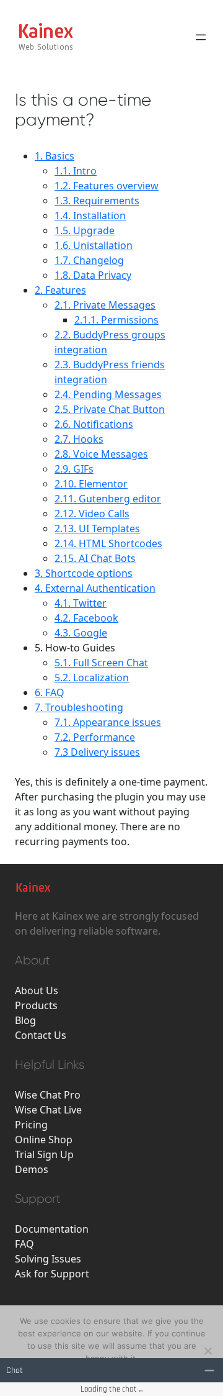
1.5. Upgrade (85, 230)
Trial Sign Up (44, 1154)
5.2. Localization (92, 677)
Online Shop (43, 1139)
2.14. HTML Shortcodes (108, 543)
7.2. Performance (95, 737)
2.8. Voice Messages (101, 454)
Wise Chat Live (48, 1110)
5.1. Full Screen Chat (101, 662)
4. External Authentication (95, 588)
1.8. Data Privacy (93, 275)
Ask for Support (52, 1273)
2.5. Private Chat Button (110, 409)
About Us (36, 990)
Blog (25, 1020)
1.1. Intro (76, 171)
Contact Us (40, 1035)
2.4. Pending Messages (108, 394)
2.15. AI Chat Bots (95, 558)
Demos (31, 1169)
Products (36, 1005)
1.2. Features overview (107, 186)
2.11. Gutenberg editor (108, 498)
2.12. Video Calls (92, 513)
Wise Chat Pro (48, 1095)
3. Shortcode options (84, 573)
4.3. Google (81, 633)
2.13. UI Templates (97, 528)
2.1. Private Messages (105, 305)
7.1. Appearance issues (108, 722)
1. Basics (54, 156)
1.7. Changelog (89, 260)
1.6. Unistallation (94, 245)
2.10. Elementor (91, 484)
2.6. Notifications (94, 424)
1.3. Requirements (97, 200)
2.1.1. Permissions (116, 320)
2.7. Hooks (79, 439)
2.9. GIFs (74, 469)
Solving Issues (48, 1259)
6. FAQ (49, 692)
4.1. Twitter (81, 603)
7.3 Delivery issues (97, 752)
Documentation (52, 1229)
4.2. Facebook (86, 618)
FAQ (24, 1244)
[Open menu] (200, 37)
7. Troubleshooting (79, 707)
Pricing (31, 1124)
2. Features (60, 290)
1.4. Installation (90, 215)
